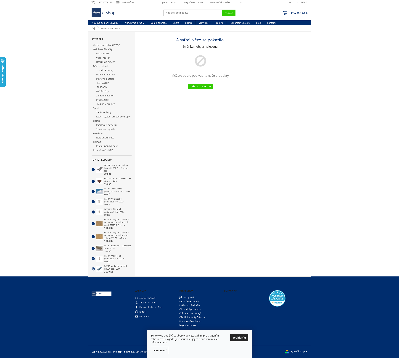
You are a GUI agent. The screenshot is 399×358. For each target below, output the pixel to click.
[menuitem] (105, 22)
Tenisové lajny (103, 112)
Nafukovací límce (105, 137)
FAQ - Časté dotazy (193, 2)
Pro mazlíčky (102, 99)
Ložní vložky (102, 91)
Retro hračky (102, 53)
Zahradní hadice (105, 95)
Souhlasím (239, 337)
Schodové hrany (104, 70)
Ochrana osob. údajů (190, 313)
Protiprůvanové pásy (107, 145)
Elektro (96, 120)
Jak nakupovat (170, 2)
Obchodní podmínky (190, 309)
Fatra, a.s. (144, 316)
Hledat (229, 12)
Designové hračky (105, 61)
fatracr (142, 311)
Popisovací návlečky (106, 124)
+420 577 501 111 (148, 302)
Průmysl (97, 141)
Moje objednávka (188, 325)
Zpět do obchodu (200, 86)
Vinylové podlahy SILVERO (106, 45)
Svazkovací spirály (105, 129)
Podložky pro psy (106, 103)
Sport (96, 108)
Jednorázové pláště (103, 150)
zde (165, 342)
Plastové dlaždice (105, 78)
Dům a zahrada (101, 66)
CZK (290, 2)
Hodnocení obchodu (190, 321)
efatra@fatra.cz (147, 297)
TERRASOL (102, 87)
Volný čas (98, 133)
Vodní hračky (103, 57)
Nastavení (159, 350)
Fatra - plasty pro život (151, 307)
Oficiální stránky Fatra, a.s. (193, 317)
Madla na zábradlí (105, 74)
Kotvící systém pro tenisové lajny (113, 116)
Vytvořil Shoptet (299, 351)
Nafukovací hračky (102, 49)
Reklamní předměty (219, 2)
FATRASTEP (103, 82)
